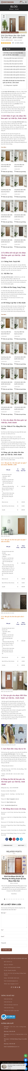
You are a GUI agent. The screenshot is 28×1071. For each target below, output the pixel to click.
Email (2, 936)
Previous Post (8, 845)
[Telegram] (21, 839)
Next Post (21, 845)
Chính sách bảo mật (8, 1001)
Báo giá (6, 32)
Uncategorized (15, 32)
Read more (14, 893)
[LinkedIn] (17, 839)
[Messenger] (25, 1060)
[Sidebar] (2, 323)
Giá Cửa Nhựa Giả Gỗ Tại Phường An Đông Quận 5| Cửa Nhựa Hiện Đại (14, 878)
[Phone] (25, 1055)
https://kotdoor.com (11, 802)
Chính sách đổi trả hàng (9, 1007)
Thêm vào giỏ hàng (7, 171)
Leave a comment (18, 40)
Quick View (12, 156)
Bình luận (3, 912)
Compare (12, 153)
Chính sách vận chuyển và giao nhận (11, 1010)
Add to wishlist (12, 150)
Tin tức (10, 32)
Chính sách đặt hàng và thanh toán (11, 1004)
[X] (10, 839)
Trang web (3, 942)
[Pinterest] (14, 839)
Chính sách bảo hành (8, 999)
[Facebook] (6, 839)
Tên (2, 930)
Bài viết (17, 9)
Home (12, 9)
